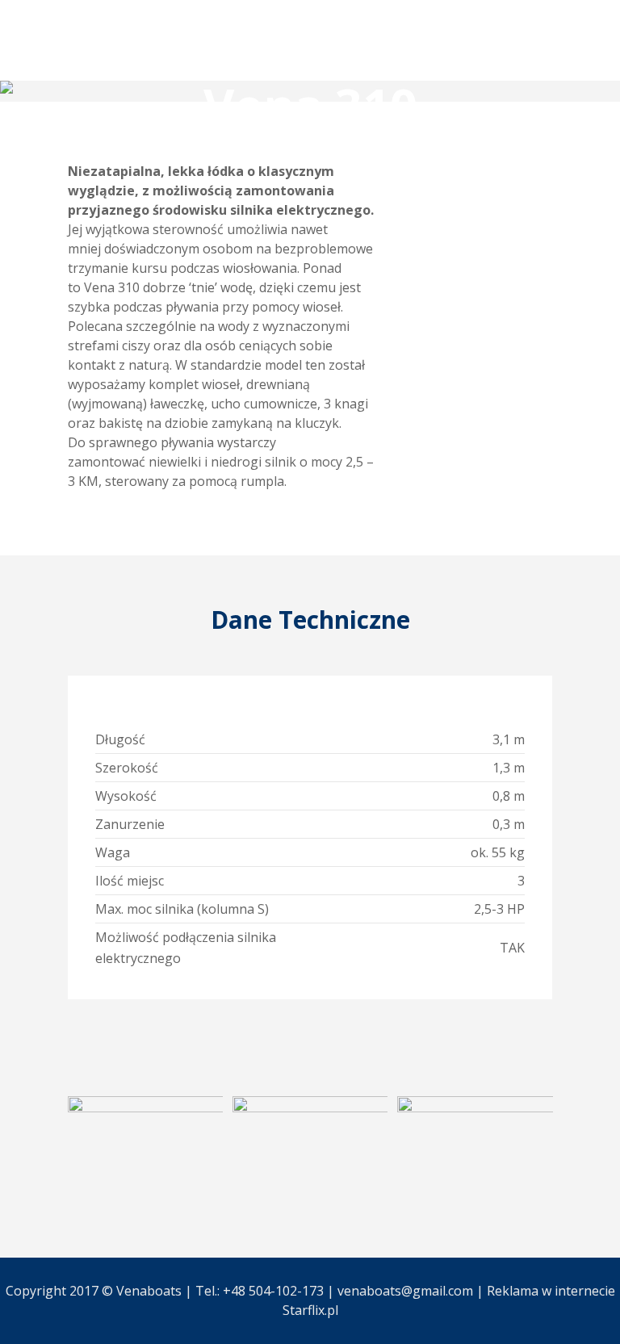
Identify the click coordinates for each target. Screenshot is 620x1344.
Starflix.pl (310, 1310)
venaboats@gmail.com (405, 1291)
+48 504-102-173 (273, 1291)
